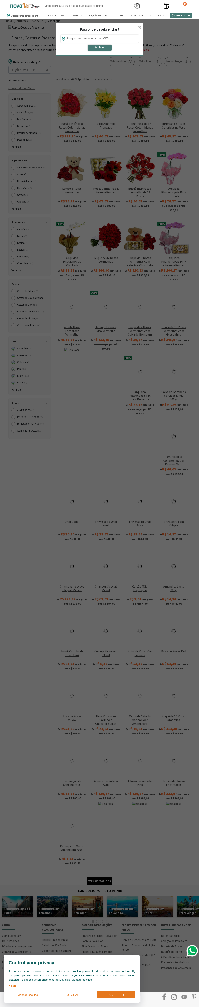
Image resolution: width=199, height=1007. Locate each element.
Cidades (119, 15)
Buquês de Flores (98, 15)
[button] (137, 6)
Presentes (76, 15)
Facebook (164, 996)
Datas (161, 15)
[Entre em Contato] (124, 6)
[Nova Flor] (25, 5)
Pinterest (194, 996)
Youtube (184, 996)
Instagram (174, 996)
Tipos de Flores (56, 15)
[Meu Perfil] (152, 6)
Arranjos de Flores (141, 15)
